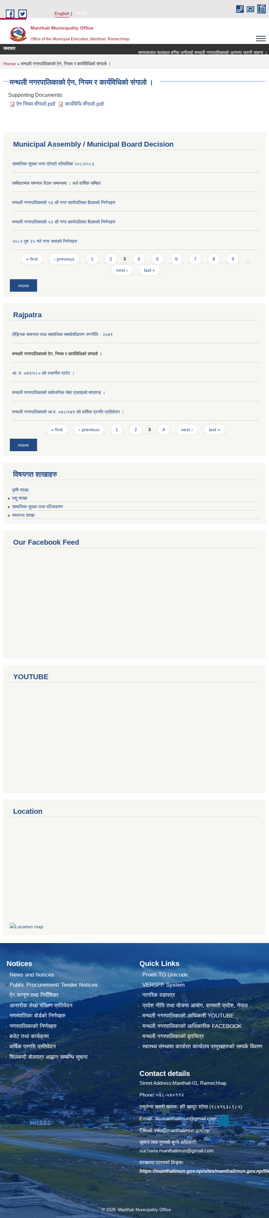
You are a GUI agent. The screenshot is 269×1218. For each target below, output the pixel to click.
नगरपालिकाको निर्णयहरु (33, 1026)
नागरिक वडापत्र (158, 995)
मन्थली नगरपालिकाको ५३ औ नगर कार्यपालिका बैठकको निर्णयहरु (63, 202)
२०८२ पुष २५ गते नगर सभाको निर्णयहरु (44, 241)
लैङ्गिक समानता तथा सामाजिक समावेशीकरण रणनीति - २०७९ (62, 334)
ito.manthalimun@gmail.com (186, 1118)
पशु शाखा (19, 498)
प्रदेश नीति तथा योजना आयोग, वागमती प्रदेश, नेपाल (195, 1005)
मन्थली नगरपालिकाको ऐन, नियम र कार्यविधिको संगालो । (57, 353)
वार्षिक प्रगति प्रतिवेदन (33, 1046)
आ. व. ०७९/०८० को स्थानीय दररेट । (43, 373)
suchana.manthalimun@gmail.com (176, 1150)
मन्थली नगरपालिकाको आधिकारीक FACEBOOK (192, 1026)
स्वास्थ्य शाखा (23, 515)
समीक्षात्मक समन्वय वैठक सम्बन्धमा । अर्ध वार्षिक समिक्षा (56, 183)
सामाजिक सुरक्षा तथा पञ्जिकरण (37, 506)
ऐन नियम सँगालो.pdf (35, 104)
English (62, 13)
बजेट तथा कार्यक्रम (29, 1036)
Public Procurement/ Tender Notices (54, 985)
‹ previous (64, 259)
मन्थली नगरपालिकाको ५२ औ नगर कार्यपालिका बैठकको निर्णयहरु (63, 221)
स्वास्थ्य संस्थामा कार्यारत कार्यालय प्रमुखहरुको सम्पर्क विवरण (202, 1046)
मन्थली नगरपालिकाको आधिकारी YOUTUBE (188, 1016)
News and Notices (32, 975)
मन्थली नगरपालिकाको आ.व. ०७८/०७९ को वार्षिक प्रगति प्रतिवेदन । (68, 411)
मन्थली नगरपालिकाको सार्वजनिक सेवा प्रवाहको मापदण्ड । (58, 392)
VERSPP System (163, 985)
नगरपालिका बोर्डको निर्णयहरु (38, 1016)
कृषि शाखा (20, 490)
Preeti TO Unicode (165, 975)
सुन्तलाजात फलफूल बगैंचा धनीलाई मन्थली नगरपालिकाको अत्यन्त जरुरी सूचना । (189, 52)
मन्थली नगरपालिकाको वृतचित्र (173, 1036)
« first (32, 259)
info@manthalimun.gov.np (182, 1130)
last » (149, 270)
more (23, 285)
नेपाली (82, 13)
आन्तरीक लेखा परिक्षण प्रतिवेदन (41, 1005)
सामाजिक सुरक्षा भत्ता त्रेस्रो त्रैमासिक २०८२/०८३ (53, 163)
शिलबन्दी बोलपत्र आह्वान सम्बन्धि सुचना (49, 1057)
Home (9, 63)
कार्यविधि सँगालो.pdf (84, 104)
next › (122, 270)
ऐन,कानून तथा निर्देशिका (34, 995)
